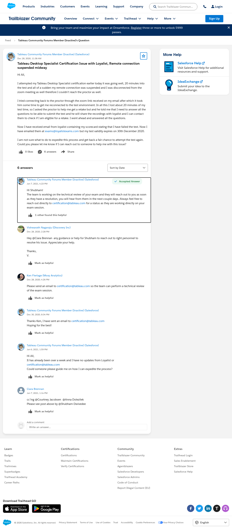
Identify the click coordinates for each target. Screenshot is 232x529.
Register (136, 28)
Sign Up (214, 18)
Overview (70, 18)
